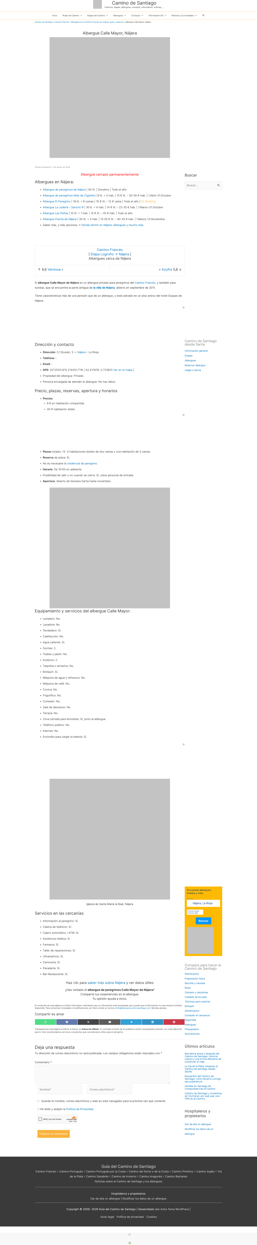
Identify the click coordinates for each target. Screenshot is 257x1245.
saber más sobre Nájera (106, 983)
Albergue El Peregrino (57, 201)
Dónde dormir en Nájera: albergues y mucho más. (113, 225)
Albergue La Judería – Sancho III (63, 207)
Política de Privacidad (79, 1109)
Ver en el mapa (122, 370)
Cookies (151, 1216)
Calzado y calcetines (196, 992)
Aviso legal (107, 1216)
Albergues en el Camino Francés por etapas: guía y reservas (97, 22)
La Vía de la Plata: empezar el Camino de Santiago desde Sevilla (201, 1069)
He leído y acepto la (66, 1109)
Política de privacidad (130, 1216)
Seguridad (190, 1020)
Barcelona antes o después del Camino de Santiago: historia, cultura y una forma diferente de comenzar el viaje (203, 1057)
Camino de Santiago (134, 3)
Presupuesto (192, 1029)
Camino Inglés (205, 1171)
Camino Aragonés (150, 1176)
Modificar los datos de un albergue (145, 1198)
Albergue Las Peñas (55, 213)
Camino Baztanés (176, 1176)
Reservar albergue (195, 365)
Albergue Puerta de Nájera (60, 219)
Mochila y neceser (195, 983)
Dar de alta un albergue (198, 1124)
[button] (203, 15)
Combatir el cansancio (197, 1015)
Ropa (188, 987)
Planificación (192, 973)
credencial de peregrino (82, 463)
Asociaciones (192, 1033)
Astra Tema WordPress (174, 1209)
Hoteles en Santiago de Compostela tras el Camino (200, 1087)
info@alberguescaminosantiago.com (133, 1008)
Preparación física (195, 978)
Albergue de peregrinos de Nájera (64, 189)
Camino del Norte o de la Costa (149, 1171)
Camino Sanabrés (97, 1176)
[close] (129, 1234)
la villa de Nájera (104, 287)
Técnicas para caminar (197, 1001)
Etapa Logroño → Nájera (110, 254)
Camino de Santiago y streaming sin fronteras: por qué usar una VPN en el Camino (203, 1096)
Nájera (82, 352)
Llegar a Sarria (193, 370)
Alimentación (192, 1010)
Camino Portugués (71, 1171)
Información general (196, 350)
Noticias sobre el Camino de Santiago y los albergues (128, 1181)
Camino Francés (62, 22)
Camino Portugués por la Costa (106, 1171)
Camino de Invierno (124, 1176)
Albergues (190, 360)
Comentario (43, 1062)
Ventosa (54, 269)
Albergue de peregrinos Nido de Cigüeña (69, 195)
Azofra (167, 269)
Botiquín (189, 1006)
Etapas (188, 355)
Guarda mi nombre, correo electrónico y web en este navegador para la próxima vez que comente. (103, 1101)
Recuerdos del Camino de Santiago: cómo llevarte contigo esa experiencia (203, 1079)
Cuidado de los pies (196, 997)
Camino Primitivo (182, 1171)
